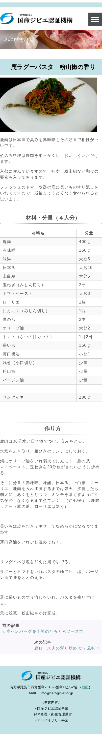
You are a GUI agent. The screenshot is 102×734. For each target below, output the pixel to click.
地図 (85, 687)
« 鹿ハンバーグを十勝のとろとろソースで (43, 631)
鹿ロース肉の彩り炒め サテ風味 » (67, 648)
